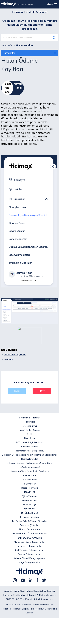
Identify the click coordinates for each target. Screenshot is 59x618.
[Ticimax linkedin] (30, 580)
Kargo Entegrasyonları (29, 562)
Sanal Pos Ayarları (15, 354)
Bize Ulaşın (29, 438)
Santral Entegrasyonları (29, 554)
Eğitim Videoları (29, 496)
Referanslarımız (29, 426)
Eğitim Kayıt (29, 508)
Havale (8, 359)
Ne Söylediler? (30, 483)
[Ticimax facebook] (37, 580)
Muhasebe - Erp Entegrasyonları (29, 542)
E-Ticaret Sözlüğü (29, 446)
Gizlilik (29, 434)
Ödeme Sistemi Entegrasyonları (29, 558)
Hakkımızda (29, 421)
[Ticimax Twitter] (44, 580)
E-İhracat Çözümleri (29, 525)
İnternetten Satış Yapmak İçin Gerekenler (29, 471)
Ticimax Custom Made (29, 529)
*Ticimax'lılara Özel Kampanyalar (29, 533)
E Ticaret (34, 604)
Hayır (42, 390)
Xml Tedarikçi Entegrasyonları (29, 550)
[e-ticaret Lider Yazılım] (29, 574)
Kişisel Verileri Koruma (29, 430)
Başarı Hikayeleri (29, 488)
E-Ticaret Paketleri (29, 517)
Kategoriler (9, 52)
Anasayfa (7, 45)
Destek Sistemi (29, 500)
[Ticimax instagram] (15, 580)
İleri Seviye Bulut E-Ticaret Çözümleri (29, 521)
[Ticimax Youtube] (22, 580)
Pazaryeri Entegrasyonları (29, 546)
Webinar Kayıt (30, 504)
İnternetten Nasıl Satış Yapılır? (29, 450)
